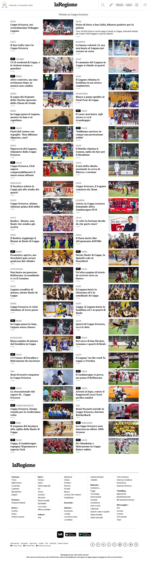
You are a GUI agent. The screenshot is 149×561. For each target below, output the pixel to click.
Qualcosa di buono (124, 486)
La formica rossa (70, 517)
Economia (68, 503)
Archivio (120, 511)
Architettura (95, 503)
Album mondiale (44, 509)
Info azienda (122, 517)
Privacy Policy (17, 546)
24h (118, 508)
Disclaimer (24, 543)
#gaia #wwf (121, 494)
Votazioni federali (18, 503)
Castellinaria (68, 498)
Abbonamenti (14, 543)
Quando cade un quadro (100, 512)
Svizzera (15, 500)
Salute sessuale (96, 517)
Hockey (41, 480)
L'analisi (67, 514)
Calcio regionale (44, 486)
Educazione (121, 483)
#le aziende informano (125, 500)
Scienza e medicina (124, 480)
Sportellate (42, 503)
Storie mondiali (43, 500)
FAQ (46, 543)
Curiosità (93, 500)
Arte (39, 517)
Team (119, 520)
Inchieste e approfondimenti (96, 488)
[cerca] (103, 5)
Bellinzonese (16, 483)
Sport (40, 477)
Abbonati (119, 5)
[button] (93, 545)
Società (67, 489)
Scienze (67, 486)
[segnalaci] (111, 5)
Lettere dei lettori (97, 477)
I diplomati (94, 509)
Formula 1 (41, 495)
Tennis (40, 492)
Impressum (33, 543)
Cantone (15, 477)
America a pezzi (17, 517)
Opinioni (68, 508)
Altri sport (41, 498)
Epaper (129, 5)
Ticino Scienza (122, 477)
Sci (39, 489)
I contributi (68, 520)
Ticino (13, 480)
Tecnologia (94, 494)
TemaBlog (121, 491)
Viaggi (92, 491)
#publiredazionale (124, 497)
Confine (14, 511)
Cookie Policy (29, 546)
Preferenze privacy (44, 546)
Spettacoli (68, 477)
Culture (41, 515)
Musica (67, 492)
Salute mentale (96, 515)
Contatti (41, 543)
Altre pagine (122, 505)
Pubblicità (53, 543)
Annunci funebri (63, 543)
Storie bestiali (95, 497)
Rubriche (94, 485)
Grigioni (14, 495)
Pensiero (67, 483)
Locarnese (15, 486)
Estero (14, 508)
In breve (120, 514)
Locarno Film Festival (72, 495)
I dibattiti (93, 480)
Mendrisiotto (16, 492)
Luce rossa (42, 506)
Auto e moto (95, 506)
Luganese (15, 489)
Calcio (40, 483)
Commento (68, 511)
